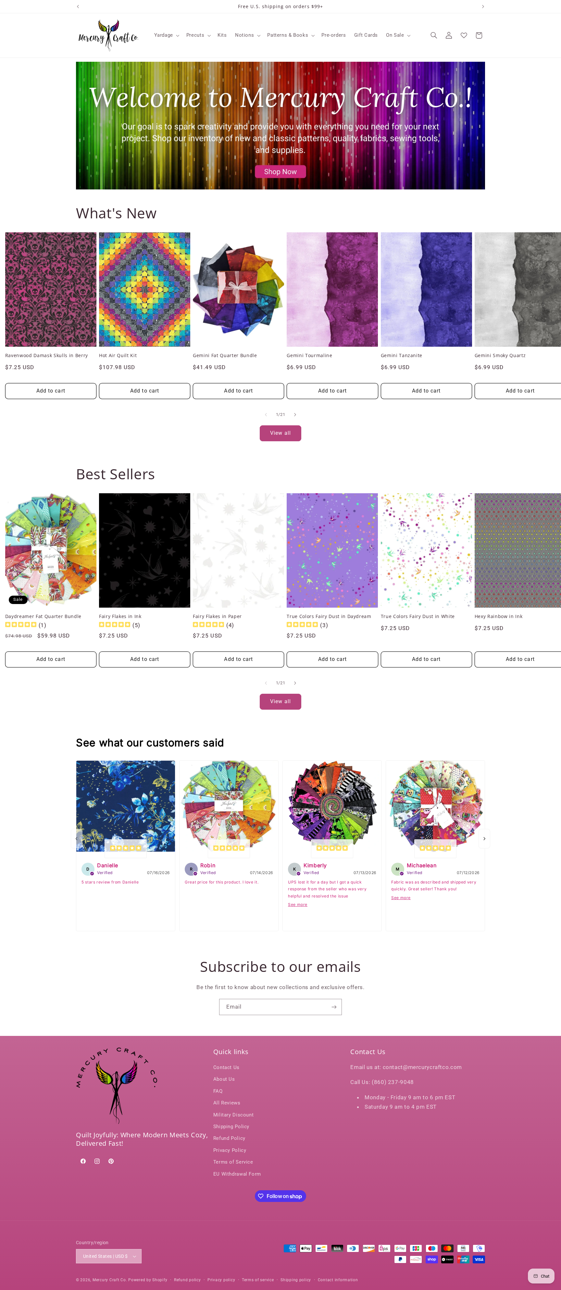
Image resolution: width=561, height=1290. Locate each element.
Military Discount (233, 1115)
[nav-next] (484, 838)
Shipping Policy (231, 1126)
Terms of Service (233, 1162)
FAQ (218, 1091)
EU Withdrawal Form (237, 1174)
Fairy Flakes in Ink (120, 616)
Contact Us (226, 1067)
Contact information (338, 1280)
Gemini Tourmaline (309, 355)
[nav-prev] (76, 838)
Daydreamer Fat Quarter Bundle (43, 616)
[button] (166, 35)
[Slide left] (266, 414)
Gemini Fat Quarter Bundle (225, 355)
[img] (20, 625)
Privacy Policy (229, 1150)
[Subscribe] (334, 1007)
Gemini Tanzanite (402, 355)
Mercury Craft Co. (110, 1280)
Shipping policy (295, 1280)
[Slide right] (295, 414)
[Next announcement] (483, 6)
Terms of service (258, 1280)
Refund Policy (229, 1138)
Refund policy (187, 1280)
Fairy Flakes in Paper (217, 616)
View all (280, 433)
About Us (224, 1079)
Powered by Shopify (147, 1280)
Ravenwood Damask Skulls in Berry (46, 355)
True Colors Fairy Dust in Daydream (329, 616)
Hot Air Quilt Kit (118, 355)
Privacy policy (221, 1280)
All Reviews (227, 1103)
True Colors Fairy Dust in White (418, 616)
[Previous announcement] (78, 6)
